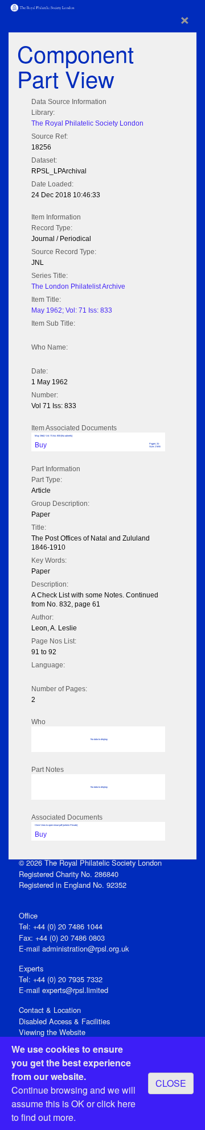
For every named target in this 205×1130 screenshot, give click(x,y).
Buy (41, 445)
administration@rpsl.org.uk (85, 948)
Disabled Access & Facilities (64, 1021)
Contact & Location (50, 1009)
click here (116, 1103)
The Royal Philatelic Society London (87, 123)
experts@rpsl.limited (75, 989)
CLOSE (170, 1083)
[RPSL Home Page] (43, 6)
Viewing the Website (52, 1032)
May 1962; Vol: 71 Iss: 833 (71, 310)
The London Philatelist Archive (78, 286)
